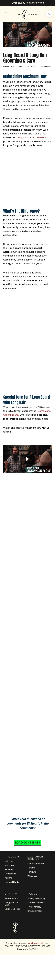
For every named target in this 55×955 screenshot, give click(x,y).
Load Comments (27, 842)
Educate (8, 66)
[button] (5, 13)
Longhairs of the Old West (31, 137)
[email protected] (35, 943)
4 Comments (46, 66)
